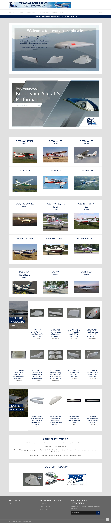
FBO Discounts (57, 12)
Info (68, 12)
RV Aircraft (44, 12)
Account (99, 12)
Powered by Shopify (27, 521)
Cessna (12, 12)
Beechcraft (31, 12)
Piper (21, 12)
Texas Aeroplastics (17, 521)
